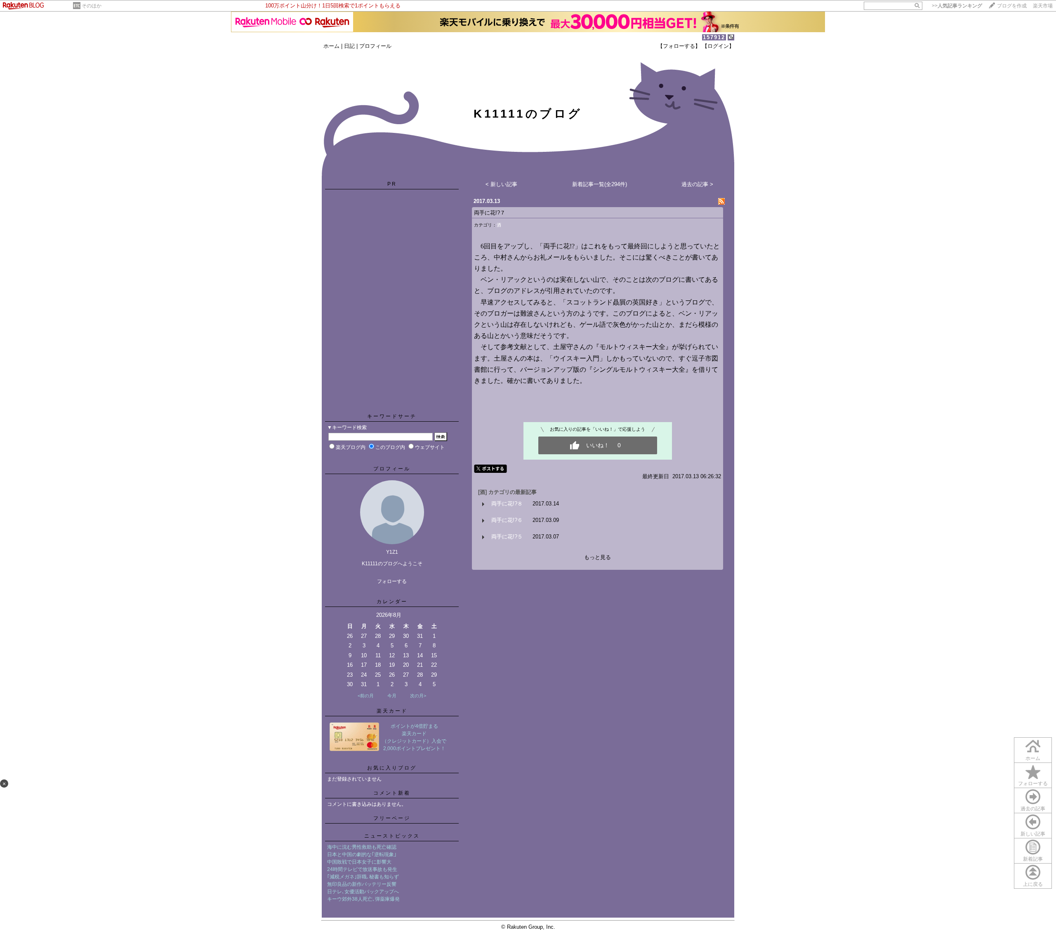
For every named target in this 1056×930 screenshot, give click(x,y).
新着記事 (1033, 859)
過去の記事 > (697, 184)
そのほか (91, 6)
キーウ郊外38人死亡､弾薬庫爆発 (363, 899)
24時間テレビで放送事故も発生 (362, 869)
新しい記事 (1033, 834)
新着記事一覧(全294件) (599, 184)
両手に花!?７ (489, 213)
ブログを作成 (1012, 6)
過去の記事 (1033, 809)
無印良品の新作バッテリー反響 (361, 884)
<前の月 (366, 695)
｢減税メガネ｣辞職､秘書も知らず (363, 877)
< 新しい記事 (501, 184)
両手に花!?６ (507, 520)
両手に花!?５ (507, 536)
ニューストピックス (392, 836)
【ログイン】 (718, 46)
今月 (391, 695)
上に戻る (1033, 884)
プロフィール (375, 46)
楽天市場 (1043, 6)
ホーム (331, 46)
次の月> (418, 695)
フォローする (1033, 783)
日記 (349, 46)
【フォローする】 (679, 46)
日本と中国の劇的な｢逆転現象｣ (361, 854)
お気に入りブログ (392, 768)
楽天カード (392, 711)
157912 (714, 37)
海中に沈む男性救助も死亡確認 (361, 847)
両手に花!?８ (507, 503)
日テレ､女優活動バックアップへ (363, 892)
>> (957, 6)
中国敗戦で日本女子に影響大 (359, 862)
